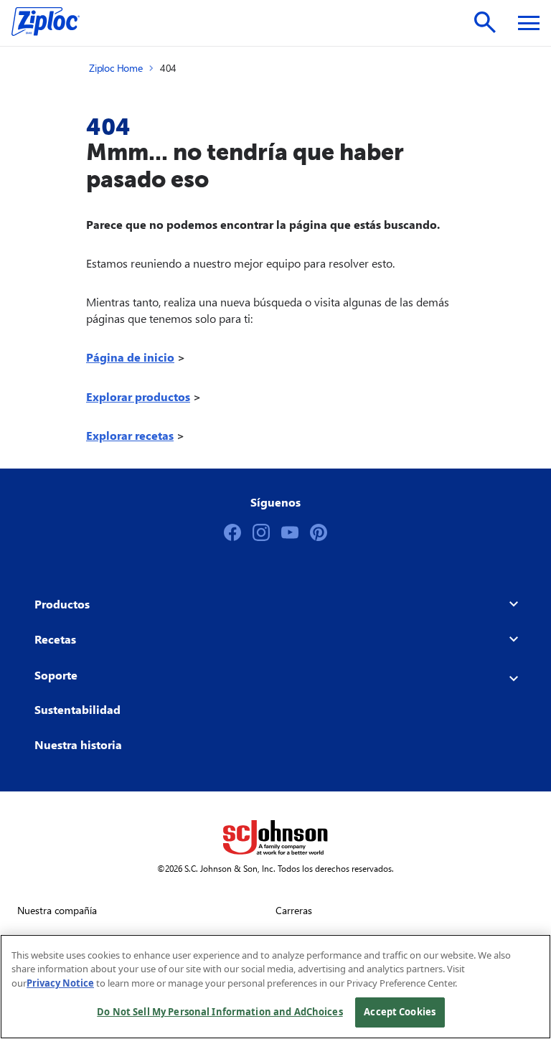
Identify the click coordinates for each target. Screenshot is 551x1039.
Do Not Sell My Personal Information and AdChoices (219, 1011)
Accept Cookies (399, 1011)
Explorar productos (138, 396)
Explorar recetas (130, 435)
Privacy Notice (60, 983)
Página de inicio (130, 357)
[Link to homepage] (52, 23)
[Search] (485, 22)
